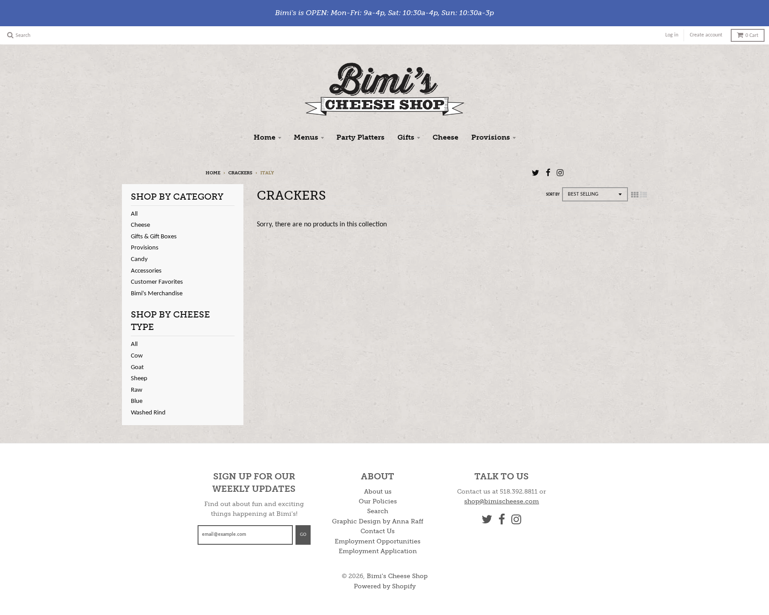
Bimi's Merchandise (156, 293)
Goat (137, 367)
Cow (137, 356)
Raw (136, 390)
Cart (751, 35)
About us (378, 491)
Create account (706, 35)
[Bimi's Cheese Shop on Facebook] (548, 173)
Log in (671, 35)
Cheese (445, 137)
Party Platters (360, 137)
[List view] (643, 195)
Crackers (240, 173)
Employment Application (378, 551)
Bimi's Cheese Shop (397, 576)
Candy (139, 259)
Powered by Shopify (385, 586)
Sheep (139, 378)
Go (303, 534)
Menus (306, 137)
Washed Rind (148, 413)
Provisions (490, 137)
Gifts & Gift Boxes (154, 236)
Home (264, 137)
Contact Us (377, 531)
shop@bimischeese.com (501, 501)
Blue (136, 401)
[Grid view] (634, 195)
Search (377, 511)
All (134, 214)
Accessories (146, 271)
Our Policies (378, 501)
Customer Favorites (157, 282)
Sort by (553, 195)
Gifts (405, 137)
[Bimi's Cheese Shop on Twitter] (535, 173)
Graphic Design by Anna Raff (377, 521)
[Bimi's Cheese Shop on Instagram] (560, 173)
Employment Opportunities (378, 541)
